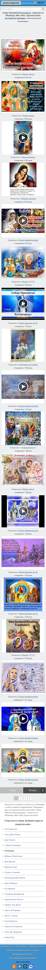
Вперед (32, 790)
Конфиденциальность (22, 954)
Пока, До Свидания (13, 932)
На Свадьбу (10, 888)
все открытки (11, 3)
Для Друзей (10, 861)
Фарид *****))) (28, 282)
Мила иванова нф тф (28, 323)
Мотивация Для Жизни (15, 878)
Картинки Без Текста (14, 899)
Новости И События (13, 926)
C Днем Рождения (13, 845)
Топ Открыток (11, 829)
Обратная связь (36, 946)
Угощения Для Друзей (14, 894)
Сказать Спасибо (12, 872)
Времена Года (11, 867)
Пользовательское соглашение (23, 958)
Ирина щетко (28, 74)
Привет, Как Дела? (13, 905)
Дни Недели (10, 840)
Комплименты (11, 921)
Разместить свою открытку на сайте (22, 950)
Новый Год (9, 937)
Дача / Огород (11, 916)
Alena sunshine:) (28, 157)
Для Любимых (11, 883)
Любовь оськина (28, 199)
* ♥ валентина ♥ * (28, 448)
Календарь (21, 18)
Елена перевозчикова (28, 240)
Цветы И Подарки (12, 910)
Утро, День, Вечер (12, 834)
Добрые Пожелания (13, 856)
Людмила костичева (28, 365)
